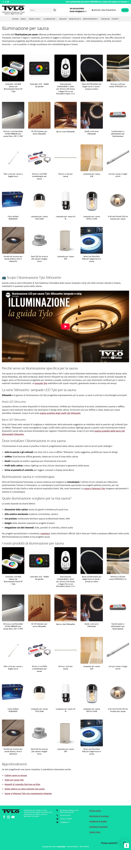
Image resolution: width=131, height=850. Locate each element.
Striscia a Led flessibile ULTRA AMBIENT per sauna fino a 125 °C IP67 (13, 133)
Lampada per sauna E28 (91, 175)
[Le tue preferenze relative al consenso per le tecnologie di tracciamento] (126, 845)
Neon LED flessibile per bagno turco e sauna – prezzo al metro (91, 86)
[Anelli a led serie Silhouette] (91, 115)
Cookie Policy (94, 832)
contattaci (45, 533)
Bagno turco (34, 19)
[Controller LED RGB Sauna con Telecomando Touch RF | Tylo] (13, 68)
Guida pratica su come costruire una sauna (25, 789)
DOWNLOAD (105, 19)
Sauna (22, 19)
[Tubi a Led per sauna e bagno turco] (13, 157)
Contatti (115, 19)
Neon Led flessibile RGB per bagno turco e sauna (91, 259)
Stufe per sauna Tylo (14, 780)
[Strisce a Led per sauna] (65, 157)
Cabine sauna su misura (16, 775)
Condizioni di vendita (98, 821)
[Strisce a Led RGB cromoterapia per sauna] (39, 157)
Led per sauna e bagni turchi (118, 175)
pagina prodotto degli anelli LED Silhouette (60, 413)
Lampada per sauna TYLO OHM (39, 217)
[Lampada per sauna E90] (65, 240)
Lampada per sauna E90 (65, 258)
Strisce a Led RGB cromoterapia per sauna (39, 176)
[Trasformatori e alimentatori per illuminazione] (118, 115)
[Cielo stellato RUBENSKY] (13, 200)
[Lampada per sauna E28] (91, 157)
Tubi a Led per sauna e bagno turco (13, 175)
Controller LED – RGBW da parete (39, 85)
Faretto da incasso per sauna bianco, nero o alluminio (13, 259)
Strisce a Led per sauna (65, 175)
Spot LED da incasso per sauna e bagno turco (39, 259)
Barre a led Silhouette (65, 132)
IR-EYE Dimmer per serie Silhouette (39, 132)
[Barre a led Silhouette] (65, 115)
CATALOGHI (63, 19)
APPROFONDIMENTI (90, 19)
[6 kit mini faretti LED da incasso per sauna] (118, 200)
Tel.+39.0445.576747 (77, 9)
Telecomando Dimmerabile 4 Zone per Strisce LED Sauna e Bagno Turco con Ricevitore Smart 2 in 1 (65, 89)
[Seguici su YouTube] (8, 2)
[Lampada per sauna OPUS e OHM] (91, 200)
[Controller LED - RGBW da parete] (39, 68)
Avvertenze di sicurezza (99, 816)
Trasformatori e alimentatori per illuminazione (118, 133)
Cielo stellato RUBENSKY (13, 217)
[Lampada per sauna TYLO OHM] (39, 200)
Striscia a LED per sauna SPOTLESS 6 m (118, 85)
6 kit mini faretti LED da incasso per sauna (118, 217)
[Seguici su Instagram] (5, 2)
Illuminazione (49, 19)
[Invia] (55, 10)
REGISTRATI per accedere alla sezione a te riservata (108, 2)
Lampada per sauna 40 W (65, 217)
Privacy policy (95, 811)
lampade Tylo (41, 383)
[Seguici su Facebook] (3, 2)
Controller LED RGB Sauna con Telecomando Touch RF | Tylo (13, 88)
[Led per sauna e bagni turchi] (118, 157)
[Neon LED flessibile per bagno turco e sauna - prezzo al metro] (91, 68)
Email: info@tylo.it (77, 11)
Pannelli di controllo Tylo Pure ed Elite (22, 784)
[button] (125, 10)
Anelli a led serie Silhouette (92, 132)
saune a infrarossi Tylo (94, 488)
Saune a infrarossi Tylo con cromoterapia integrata (28, 793)
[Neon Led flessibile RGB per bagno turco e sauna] (91, 240)
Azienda (15, 19)
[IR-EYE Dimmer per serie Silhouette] (39, 115)
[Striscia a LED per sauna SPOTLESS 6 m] (118, 68)
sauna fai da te (75, 19)
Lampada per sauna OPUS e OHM (91, 217)
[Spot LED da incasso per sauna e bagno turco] (39, 240)
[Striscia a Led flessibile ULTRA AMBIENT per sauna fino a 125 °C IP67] (13, 115)
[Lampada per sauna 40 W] (65, 200)
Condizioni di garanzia (98, 827)
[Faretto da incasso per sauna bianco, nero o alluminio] (13, 240)
